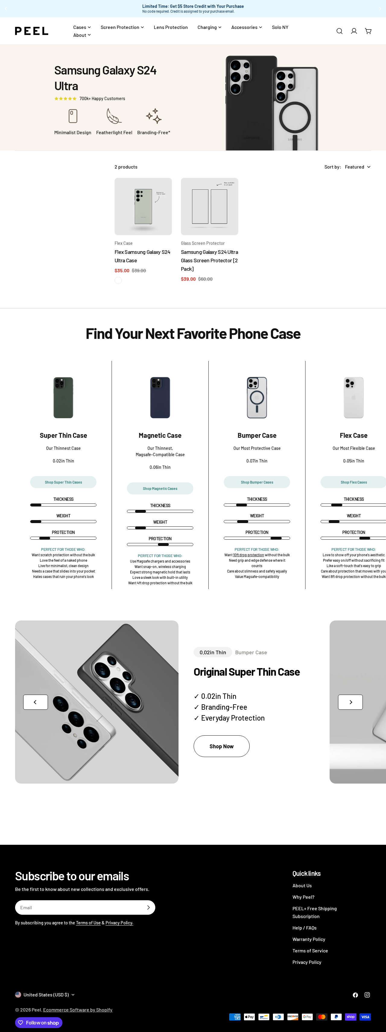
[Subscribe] (148, 907)
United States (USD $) (46, 994)
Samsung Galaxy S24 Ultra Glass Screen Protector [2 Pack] (209, 260)
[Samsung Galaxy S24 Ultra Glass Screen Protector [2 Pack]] (209, 206)
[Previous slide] (35, 702)
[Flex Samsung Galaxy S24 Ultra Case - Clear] (118, 280)
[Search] (340, 31)
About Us (302, 885)
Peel (36, 1009)
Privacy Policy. (119, 922)
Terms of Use (88, 922)
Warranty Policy (309, 939)
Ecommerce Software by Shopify (77, 1009)
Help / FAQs (305, 927)
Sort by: (332, 166)
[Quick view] (163, 191)
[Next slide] (350, 702)
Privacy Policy (307, 962)
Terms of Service (310, 950)
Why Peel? (304, 897)
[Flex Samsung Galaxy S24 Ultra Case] (143, 206)
